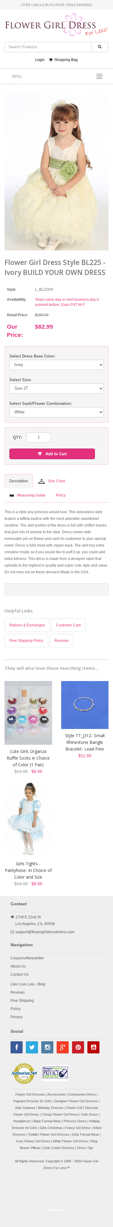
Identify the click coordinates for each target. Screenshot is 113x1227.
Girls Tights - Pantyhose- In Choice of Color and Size (28, 870)
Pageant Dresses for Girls (32, 1101)
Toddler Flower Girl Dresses (48, 1134)
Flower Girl (74, 1108)
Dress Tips (85, 1148)
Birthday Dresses (51, 1108)
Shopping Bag (65, 60)
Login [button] (40, 60)
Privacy (17, 1017)
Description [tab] (18, 481)
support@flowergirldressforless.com (45, 932)
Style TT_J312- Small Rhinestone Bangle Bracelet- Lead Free (85, 742)
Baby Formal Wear (47, 1121)
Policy (15, 1009)
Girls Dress (89, 1114)
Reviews (62, 641)
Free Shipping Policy (26, 641)
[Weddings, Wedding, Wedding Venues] (56, 1189)
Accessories (56, 1094)
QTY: (17, 437)
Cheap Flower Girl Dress (60, 1114)
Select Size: (20, 380)
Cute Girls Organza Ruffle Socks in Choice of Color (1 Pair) (28, 758)
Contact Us (20, 974)
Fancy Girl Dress (78, 1128)
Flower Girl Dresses (30, 1094)
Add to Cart (54, 454)
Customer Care (68, 625)
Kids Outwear (25, 1108)
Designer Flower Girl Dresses (76, 1101)
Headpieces (22, 1121)
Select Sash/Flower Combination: (40, 403)
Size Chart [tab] (56, 481)
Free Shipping (22, 1000)
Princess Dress (75, 1121)
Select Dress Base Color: (32, 356)
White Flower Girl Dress (70, 1141)
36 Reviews (56, 1210)
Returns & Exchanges (27, 625)
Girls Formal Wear (85, 1134)
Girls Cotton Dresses (58, 1148)
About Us (18, 966)
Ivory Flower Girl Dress (33, 1141)
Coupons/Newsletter (27, 958)
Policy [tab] (61, 495)
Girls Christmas (51, 1128)
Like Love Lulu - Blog (28, 984)
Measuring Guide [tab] (31, 495)
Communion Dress (82, 1094)
